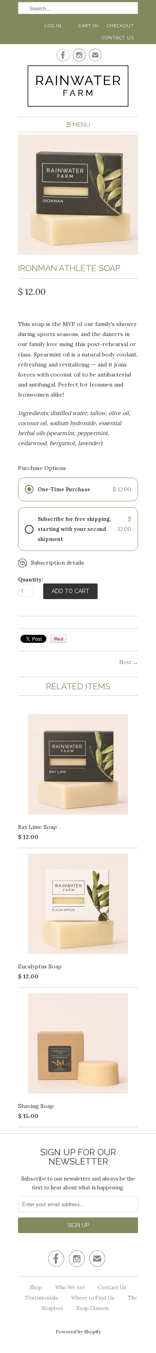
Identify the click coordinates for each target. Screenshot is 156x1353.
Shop (36, 1287)
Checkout (120, 25)
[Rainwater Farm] (78, 88)
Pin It (58, 639)
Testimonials (41, 1297)
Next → (128, 662)
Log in (53, 25)
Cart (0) (88, 25)
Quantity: (30, 579)
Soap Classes (92, 1308)
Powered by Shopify (78, 1332)
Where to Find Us (92, 1297)
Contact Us (118, 38)
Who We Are (70, 1287)
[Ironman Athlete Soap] (78, 252)
